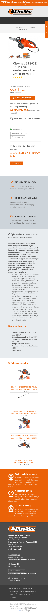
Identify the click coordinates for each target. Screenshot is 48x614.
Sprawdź (17, 163)
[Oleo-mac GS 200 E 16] (24, 44)
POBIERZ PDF (18, 137)
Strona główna (20, 27)
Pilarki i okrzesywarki (27, 28)
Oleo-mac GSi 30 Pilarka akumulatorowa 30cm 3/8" (24, 461)
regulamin (13, 591)
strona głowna (14, 588)
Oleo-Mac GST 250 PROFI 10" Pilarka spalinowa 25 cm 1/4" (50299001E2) (24, 437)
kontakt (12, 597)
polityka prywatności (28, 591)
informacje (27, 588)
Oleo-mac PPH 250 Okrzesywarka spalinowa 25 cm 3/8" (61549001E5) (24, 412)
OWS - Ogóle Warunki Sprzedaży (21, 594)
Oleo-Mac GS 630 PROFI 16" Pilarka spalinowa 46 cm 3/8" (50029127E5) (24, 388)
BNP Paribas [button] (20, 133)
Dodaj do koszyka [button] (23, 98)
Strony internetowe (16, 608)
